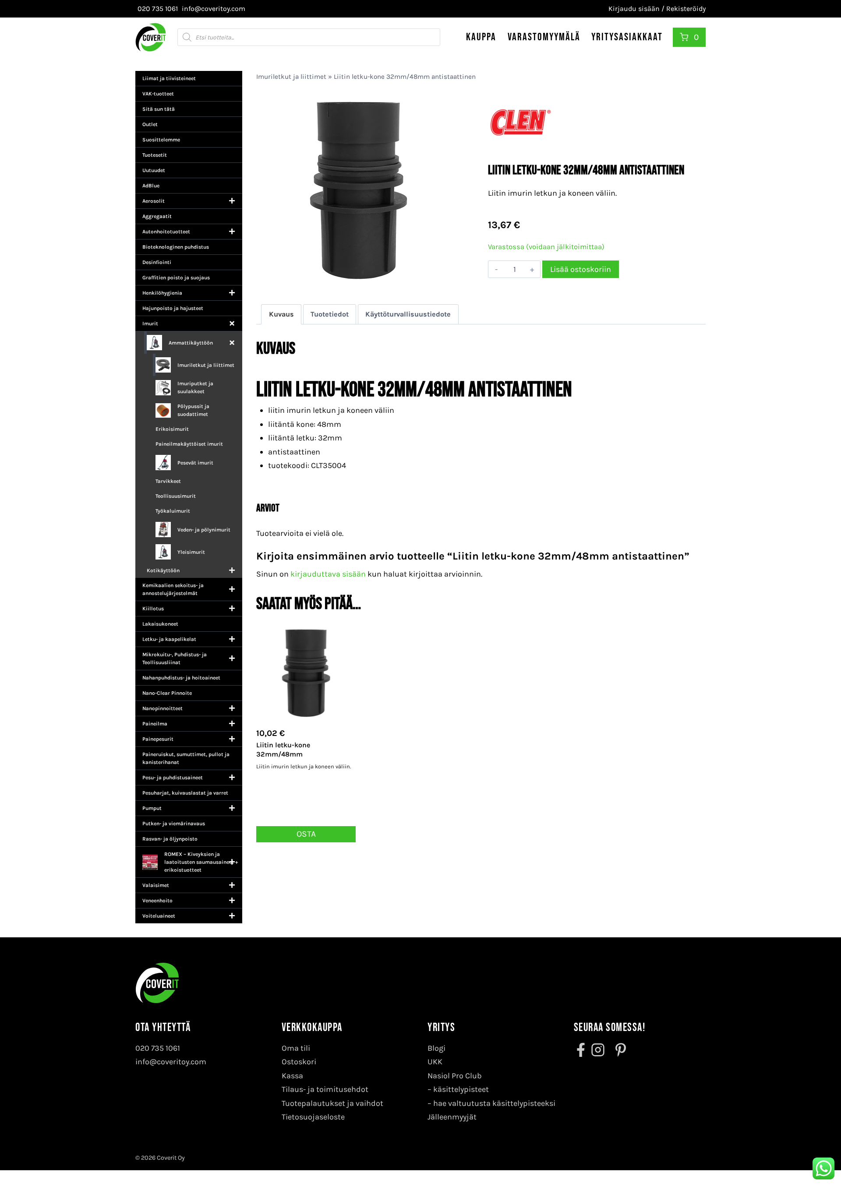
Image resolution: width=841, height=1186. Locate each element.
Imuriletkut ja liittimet (291, 77)
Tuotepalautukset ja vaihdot (332, 1103)
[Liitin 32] (358, 190)
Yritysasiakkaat (627, 37)
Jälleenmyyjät (452, 1117)
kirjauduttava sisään (328, 574)
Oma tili (296, 1048)
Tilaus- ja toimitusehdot (325, 1089)
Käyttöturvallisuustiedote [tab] (408, 314)
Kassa (292, 1075)
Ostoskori (299, 1061)
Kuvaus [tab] (281, 314)
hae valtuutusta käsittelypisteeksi (494, 1103)
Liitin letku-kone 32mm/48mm (283, 749)
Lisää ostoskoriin (580, 269)
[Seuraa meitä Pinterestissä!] (618, 1050)
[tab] (358, 281)
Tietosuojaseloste (313, 1117)
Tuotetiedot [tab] (330, 314)
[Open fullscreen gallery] (451, 281)
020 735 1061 (157, 1048)
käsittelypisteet (461, 1089)
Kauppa (481, 37)
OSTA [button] (306, 834)
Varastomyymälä (544, 37)
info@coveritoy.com (170, 1061)
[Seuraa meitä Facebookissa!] (582, 1050)
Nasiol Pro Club (455, 1075)
